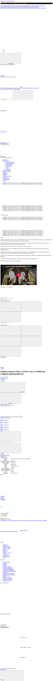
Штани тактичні (6, 171)
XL (5, 426)
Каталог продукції (42, 8)
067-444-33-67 (4, 110)
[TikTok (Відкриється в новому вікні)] (29, 17)
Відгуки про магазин (24, 8)
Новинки (5, 159)
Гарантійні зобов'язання (34, 5)
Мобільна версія (23, 530)
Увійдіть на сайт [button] (4, 404)
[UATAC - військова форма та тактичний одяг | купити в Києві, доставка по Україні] (7, 512)
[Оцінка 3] (11, 341)
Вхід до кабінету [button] (6, 562)
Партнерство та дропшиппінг (12, 6)
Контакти (6, 5)
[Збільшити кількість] (11, 448)
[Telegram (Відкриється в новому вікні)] (10, 37)
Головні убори (6, 179)
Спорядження (6, 178)
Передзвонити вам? (5, 144)
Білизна (4, 177)
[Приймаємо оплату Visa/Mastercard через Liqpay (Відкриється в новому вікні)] (12, 520)
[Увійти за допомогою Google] (31, 306)
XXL (5, 429)
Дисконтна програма (33, 8)
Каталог (2, 5)
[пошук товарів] (23, 95)
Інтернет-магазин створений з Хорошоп (9, 531)
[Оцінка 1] (11, 331)
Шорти (4, 172)
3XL (1, 430)
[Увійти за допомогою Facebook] (11, 306)
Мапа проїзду (3, 669)
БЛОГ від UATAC (15, 8)
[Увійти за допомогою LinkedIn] (11, 317)
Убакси (4, 174)
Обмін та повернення (24, 5)
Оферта (10, 8)
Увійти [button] (2, 416)
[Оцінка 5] (11, 351)
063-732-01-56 (4, 142)
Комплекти (5, 173)
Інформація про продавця (29, 6)
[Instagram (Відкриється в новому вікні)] (10, 17)
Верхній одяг (6, 160)
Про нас (10, 5)
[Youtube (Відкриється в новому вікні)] (29, 27)
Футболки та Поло (7, 176)
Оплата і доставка (16, 5)
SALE (4, 180)
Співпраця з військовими (8, 570)
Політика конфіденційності (9, 574)
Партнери (21, 6)
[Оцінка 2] (31, 331)
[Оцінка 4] (31, 341)
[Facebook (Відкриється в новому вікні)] (10, 27)
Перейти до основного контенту (8, 1)
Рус (4, 51)
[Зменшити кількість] (11, 436)
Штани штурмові (7, 170)
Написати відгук (4, 378)
